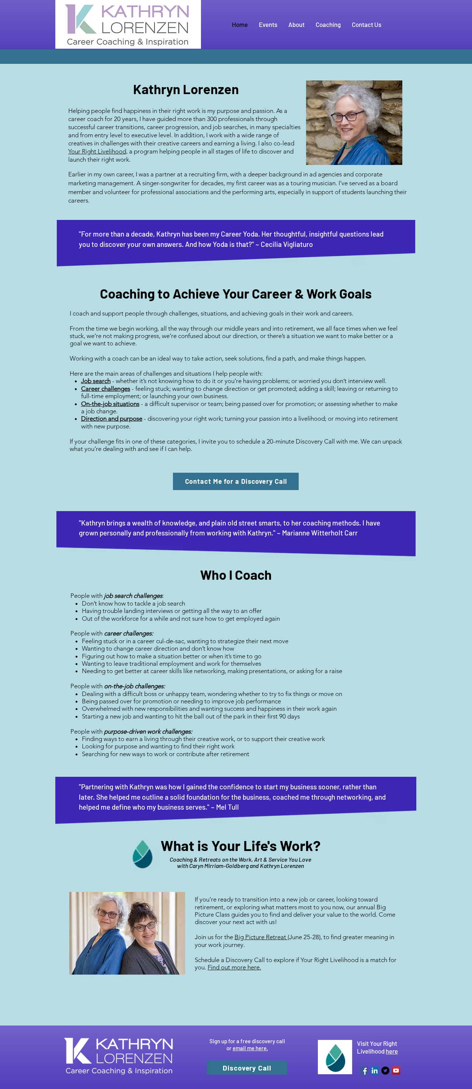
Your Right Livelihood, (98, 151)
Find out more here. (234, 967)
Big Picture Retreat (261, 937)
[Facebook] (364, 1070)
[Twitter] (385, 1070)
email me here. (250, 1048)
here (392, 1051)
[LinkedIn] (375, 1070)
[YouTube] (396, 1070)
